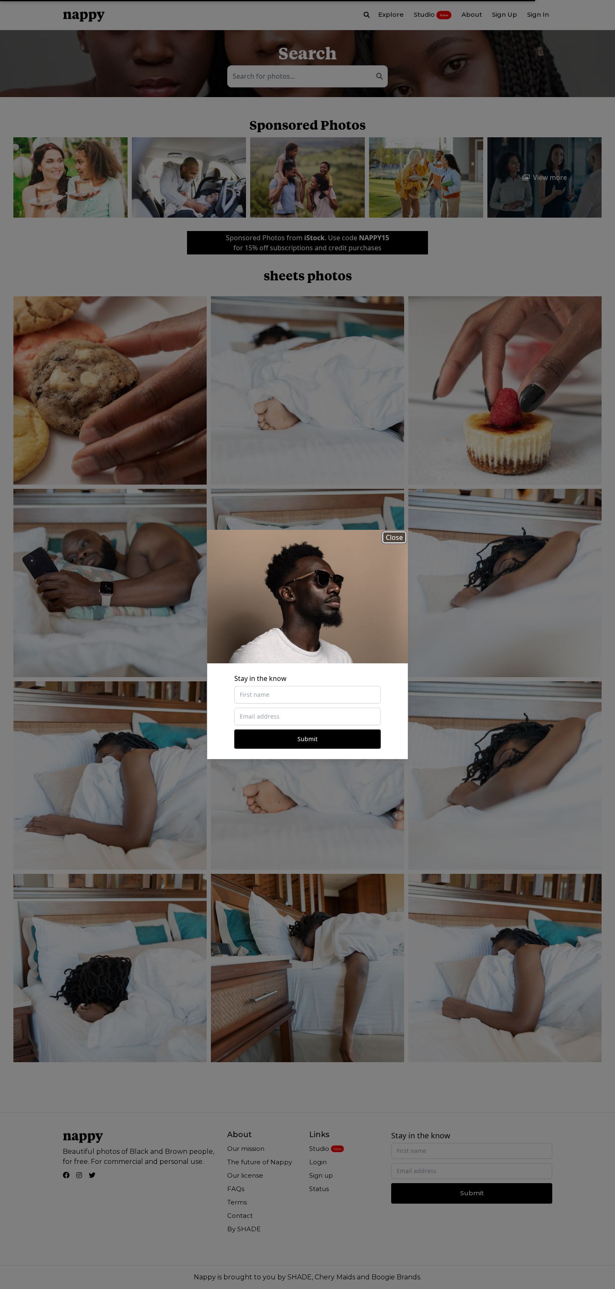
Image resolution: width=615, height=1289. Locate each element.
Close (394, 537)
